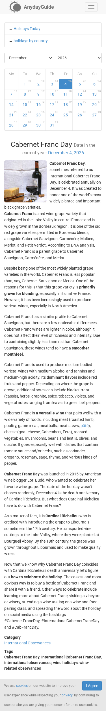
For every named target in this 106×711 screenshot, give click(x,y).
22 (27, 113)
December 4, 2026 (66, 152)
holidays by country (31, 41)
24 (54, 113)
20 (96, 103)
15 (27, 103)
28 (13, 124)
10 (54, 93)
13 (96, 93)
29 (27, 124)
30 (40, 124)
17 (54, 103)
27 (96, 113)
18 (67, 103)
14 (13, 103)
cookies (22, 686)
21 (13, 113)
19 (81, 103)
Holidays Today (27, 28)
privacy (67, 695)
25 (67, 113)
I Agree (92, 685)
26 (81, 113)
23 (40, 113)
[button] (91, 7)
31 (54, 124)
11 (67, 93)
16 (40, 103)
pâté (84, 425)
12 (81, 93)
